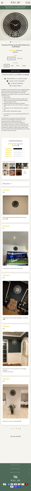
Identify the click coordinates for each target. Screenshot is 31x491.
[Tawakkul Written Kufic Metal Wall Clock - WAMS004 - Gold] (5, 457)
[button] (12, 50)
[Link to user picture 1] (15, 205)
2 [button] (13, 428)
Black (6, 65)
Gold (12, 65)
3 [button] (16, 428)
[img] (6, 190)
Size (15, 55)
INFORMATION (15, 465)
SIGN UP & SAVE (15, 472)
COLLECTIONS (15, 468)
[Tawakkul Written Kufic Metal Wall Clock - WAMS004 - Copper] (9, 457)
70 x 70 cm (19, 58)
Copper (24, 65)
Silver (17, 65)
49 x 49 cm (11, 58)
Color (15, 62)
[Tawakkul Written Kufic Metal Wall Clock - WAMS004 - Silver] (7, 457)
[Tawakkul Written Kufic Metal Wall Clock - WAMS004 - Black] (4, 457)
